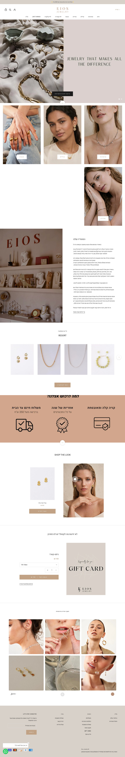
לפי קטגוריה (58, 17)
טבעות (67, 17)
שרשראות (90, 17)
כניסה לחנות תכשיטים (62, 94)
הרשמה (31, 732)
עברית (116, 9)
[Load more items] (62, 694)
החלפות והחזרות (86, 721)
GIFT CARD (87, 731)
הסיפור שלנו (113, 718)
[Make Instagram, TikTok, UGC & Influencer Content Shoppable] (13, 694)
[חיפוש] (10, 10)
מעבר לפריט (42, 511)
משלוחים (88, 718)
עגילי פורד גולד (42, 503)
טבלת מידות (60, 725)
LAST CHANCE (36, 17)
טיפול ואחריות (113, 721)
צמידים (75, 17)
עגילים (82, 17)
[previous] (6, 357)
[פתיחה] (6, 10)
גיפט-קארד (54, 554)
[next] (119, 357)
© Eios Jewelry (85, 749)
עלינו (26, 17)
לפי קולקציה (48, 17)
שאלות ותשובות (86, 725)
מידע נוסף (88, 734)
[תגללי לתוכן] (62, 103)
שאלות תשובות (59, 718)
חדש (98, 17)
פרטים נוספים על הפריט (26, 584)
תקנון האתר (87, 728)
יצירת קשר (60, 721)
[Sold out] (62, 359)
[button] (26, 636)
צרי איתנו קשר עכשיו (79, 312)
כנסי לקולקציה (62, 385)
